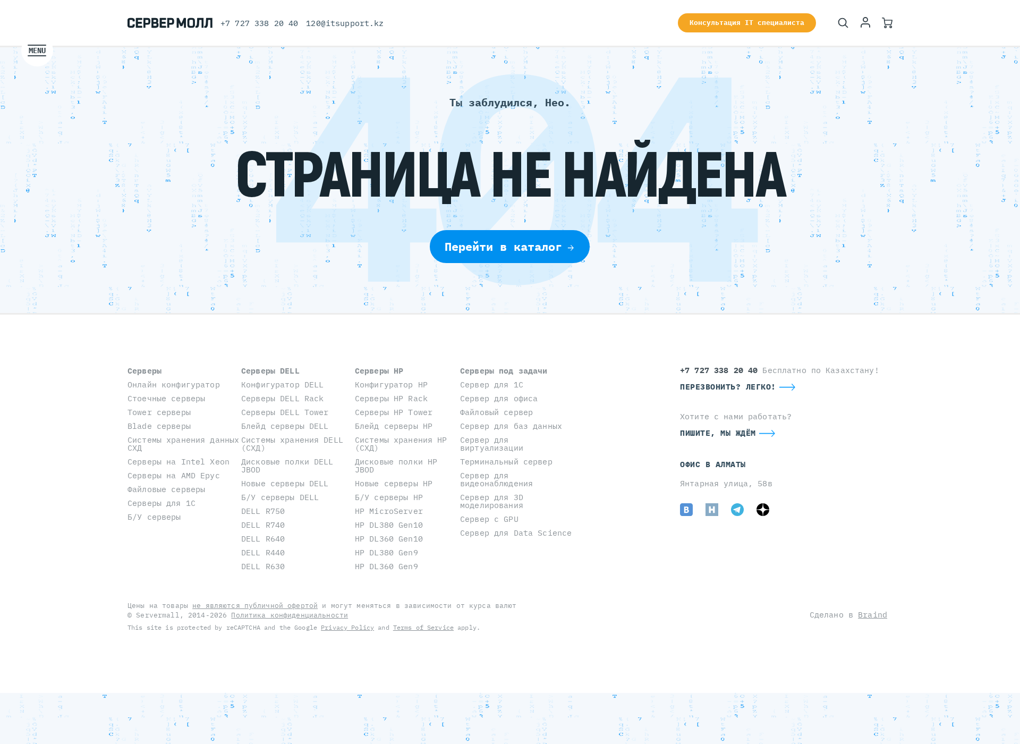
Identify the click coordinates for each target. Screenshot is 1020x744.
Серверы (145, 371)
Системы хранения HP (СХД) (401, 444)
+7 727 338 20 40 (259, 23)
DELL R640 (263, 539)
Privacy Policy (347, 627)
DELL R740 (263, 525)
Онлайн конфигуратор (174, 384)
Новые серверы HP (393, 483)
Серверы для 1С (162, 503)
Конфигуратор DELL (282, 384)
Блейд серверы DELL (285, 426)
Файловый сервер (496, 412)
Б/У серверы (154, 517)
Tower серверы (159, 412)
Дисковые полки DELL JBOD (287, 465)
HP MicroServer (389, 511)
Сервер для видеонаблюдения (496, 479)
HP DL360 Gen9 (386, 566)
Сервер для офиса (499, 398)
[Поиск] (843, 23)
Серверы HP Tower (393, 412)
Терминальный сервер (506, 461)
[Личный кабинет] (865, 23)
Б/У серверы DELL (280, 497)
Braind (872, 615)
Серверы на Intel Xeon (179, 461)
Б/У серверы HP (389, 497)
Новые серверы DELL (285, 483)
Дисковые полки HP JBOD (396, 465)
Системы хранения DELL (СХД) (292, 444)
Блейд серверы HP (393, 426)
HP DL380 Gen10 (389, 525)
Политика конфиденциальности (289, 615)
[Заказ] (887, 23)
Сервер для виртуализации (491, 444)
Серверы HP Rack (391, 398)
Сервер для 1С (491, 384)
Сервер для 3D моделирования (491, 501)
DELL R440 (263, 552)
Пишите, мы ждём (718, 433)
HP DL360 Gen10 (389, 539)
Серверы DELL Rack (282, 398)
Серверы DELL (270, 371)
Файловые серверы (166, 489)
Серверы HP (379, 371)
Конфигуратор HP (391, 384)
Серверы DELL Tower (285, 412)
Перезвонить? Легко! (728, 387)
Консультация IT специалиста (747, 22)
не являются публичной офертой (255, 605)
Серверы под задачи (504, 371)
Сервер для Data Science (516, 533)
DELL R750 (263, 511)
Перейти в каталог (503, 246)
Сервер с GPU (489, 519)
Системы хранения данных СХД (183, 444)
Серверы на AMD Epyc (174, 475)
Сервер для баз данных (511, 426)
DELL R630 (263, 566)
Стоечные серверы (166, 398)
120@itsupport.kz (345, 23)
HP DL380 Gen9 (386, 552)
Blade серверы (159, 426)
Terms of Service (423, 627)
